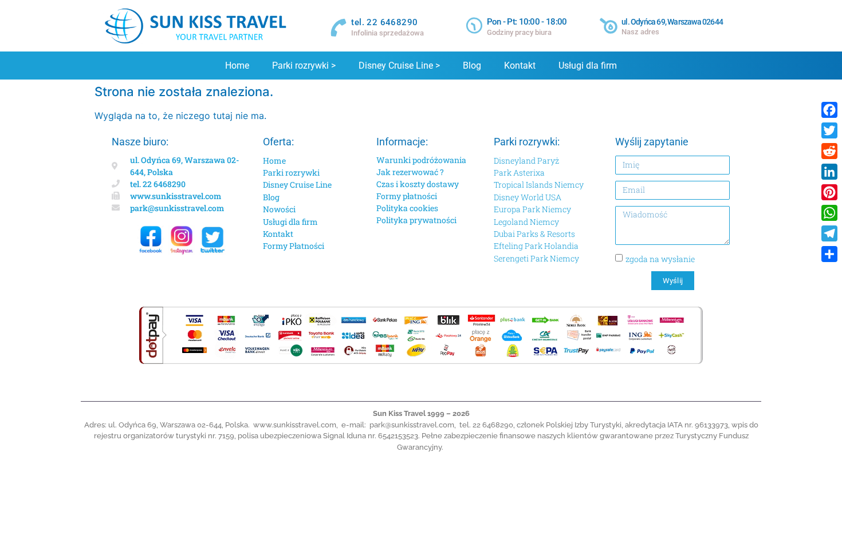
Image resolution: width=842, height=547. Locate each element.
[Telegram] (829, 233)
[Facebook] (829, 110)
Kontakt (520, 65)
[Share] (829, 254)
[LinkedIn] (829, 171)
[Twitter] (829, 130)
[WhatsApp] (829, 213)
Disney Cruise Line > (399, 65)
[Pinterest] (829, 192)
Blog (472, 65)
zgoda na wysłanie (660, 258)
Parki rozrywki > (304, 65)
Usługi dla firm (587, 65)
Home (237, 65)
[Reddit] (829, 151)
